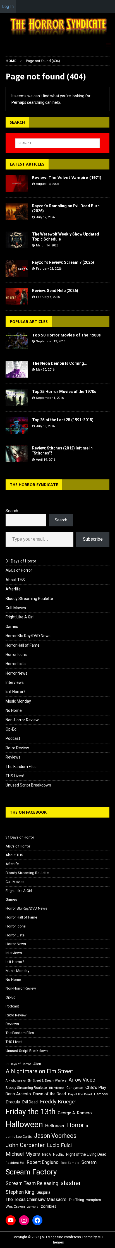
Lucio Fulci (59, 1145)
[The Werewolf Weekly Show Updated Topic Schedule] (17, 240)
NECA (46, 1155)
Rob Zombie (70, 1163)
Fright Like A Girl (19, 617)
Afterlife (13, 589)
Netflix (58, 1154)
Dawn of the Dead (49, 1093)
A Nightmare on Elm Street (39, 1071)
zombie (33, 1207)
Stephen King (20, 1192)
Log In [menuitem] (8, 6)
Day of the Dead (80, 1094)
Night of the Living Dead (86, 1154)
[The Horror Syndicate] (57, 36)
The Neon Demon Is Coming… (59, 363)
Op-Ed (11, 729)
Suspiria (43, 1192)
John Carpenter (25, 1145)
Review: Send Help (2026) (55, 290)
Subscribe (93, 539)
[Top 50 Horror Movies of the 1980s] (17, 341)
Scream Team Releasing (32, 1183)
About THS (15, 580)
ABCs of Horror (19, 570)
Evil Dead (30, 1102)
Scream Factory (31, 1171)
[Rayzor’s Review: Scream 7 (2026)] (17, 268)
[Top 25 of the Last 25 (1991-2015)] (17, 425)
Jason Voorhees (55, 1135)
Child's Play (95, 1087)
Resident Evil (15, 1163)
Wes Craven (15, 1206)
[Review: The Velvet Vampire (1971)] (17, 183)
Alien (37, 1064)
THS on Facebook (28, 812)
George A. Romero (75, 1112)
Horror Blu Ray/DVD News (28, 636)
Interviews (15, 682)
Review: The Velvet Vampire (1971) (66, 177)
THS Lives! (15, 776)
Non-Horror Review (22, 720)
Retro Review (17, 748)
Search (12, 510)
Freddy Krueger (58, 1101)
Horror (75, 1125)
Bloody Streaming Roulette (29, 598)
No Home (14, 710)
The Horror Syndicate (34, 484)
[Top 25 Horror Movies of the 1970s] (17, 397)
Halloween (24, 1124)
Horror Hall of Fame (23, 645)
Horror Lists (16, 663)
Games (12, 626)
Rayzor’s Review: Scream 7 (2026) (63, 262)
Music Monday (18, 701)
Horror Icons (16, 654)
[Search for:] (57, 143)
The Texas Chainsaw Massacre (36, 1199)
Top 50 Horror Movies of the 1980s (66, 335)
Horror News (16, 673)
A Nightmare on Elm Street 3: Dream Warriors (36, 1080)
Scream (89, 1162)
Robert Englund (43, 1162)
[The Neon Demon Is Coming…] (17, 369)
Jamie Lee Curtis (19, 1137)
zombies (48, 1206)
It (87, 1126)
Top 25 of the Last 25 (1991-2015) (63, 420)
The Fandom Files (21, 766)
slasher (71, 1183)
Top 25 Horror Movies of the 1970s (64, 391)
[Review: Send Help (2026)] (17, 296)
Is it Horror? (15, 691)
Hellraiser (55, 1125)
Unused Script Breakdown (28, 785)
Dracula (13, 1102)
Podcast (13, 738)
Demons (101, 1094)
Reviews (13, 757)
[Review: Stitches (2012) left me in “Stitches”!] (17, 454)
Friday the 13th (31, 1111)
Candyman (74, 1088)
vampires (93, 1200)
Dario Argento (18, 1094)
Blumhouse (56, 1088)
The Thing (76, 1200)
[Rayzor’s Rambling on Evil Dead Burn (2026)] (17, 211)
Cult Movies (16, 608)
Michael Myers (23, 1154)
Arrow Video (82, 1080)
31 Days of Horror (21, 561)
